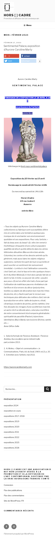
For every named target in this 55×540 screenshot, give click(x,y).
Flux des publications (13, 490)
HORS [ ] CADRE (17, 15)
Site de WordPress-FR (14, 501)
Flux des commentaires (14, 495)
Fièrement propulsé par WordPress (19, 534)
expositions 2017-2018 (14, 416)
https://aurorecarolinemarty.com (18, 367)
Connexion (8, 485)
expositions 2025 (11, 442)
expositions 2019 (11, 421)
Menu (28, 25)
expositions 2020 (11, 427)
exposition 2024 (11, 405)
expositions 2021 (11, 432)
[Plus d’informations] (39, 61)
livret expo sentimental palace (34, 166)
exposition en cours (12, 411)
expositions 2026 (11, 448)
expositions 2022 (11, 437)
